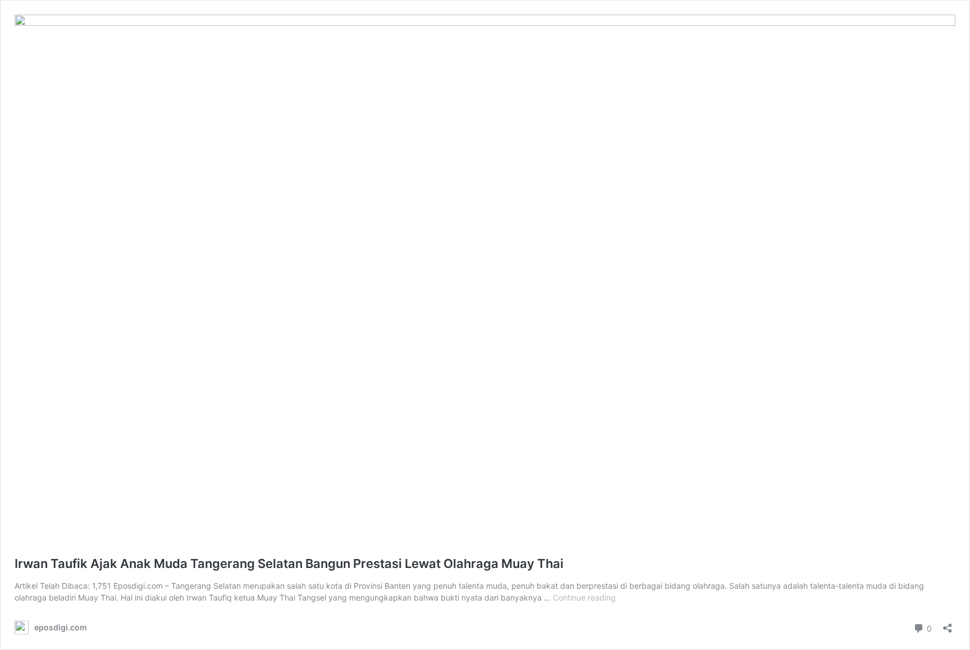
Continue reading (584, 597)
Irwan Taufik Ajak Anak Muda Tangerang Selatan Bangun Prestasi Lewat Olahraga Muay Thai (289, 563)
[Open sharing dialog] (947, 624)
